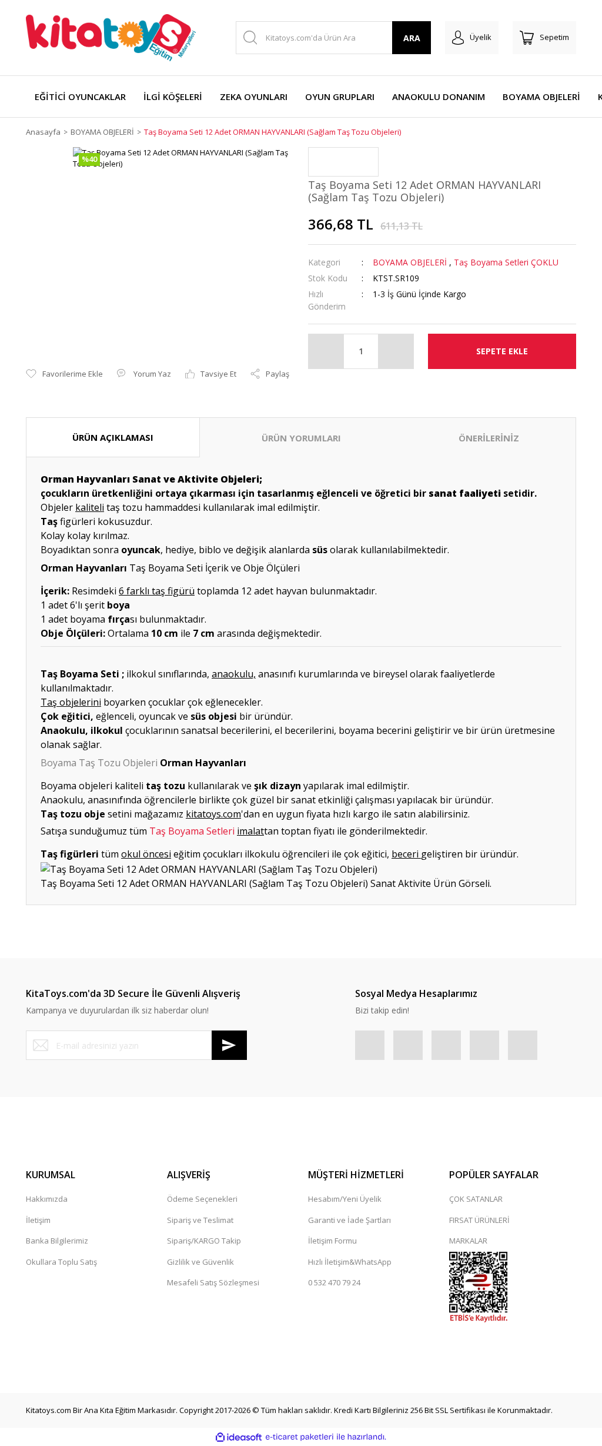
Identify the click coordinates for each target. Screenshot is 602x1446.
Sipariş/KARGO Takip (204, 1240)
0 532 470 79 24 (334, 1282)
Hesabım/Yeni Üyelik (345, 1199)
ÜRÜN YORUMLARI (301, 438)
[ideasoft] (238, 1437)
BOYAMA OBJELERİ (410, 262)
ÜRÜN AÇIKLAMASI (112, 437)
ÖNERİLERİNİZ (489, 438)
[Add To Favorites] (64, 374)
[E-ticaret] (299, 1437)
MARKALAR (468, 1240)
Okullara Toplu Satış (61, 1261)
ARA (411, 38)
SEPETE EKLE (502, 351)
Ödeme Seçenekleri (202, 1199)
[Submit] (229, 1045)
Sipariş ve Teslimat (200, 1220)
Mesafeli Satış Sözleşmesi (213, 1282)
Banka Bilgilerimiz (57, 1240)
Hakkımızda (47, 1199)
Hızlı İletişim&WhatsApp (350, 1261)
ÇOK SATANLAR (476, 1199)
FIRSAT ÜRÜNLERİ (479, 1220)
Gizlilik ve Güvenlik (200, 1261)
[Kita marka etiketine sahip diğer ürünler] (343, 162)
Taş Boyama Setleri (192, 831)
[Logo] (111, 37)
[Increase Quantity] (395, 351)
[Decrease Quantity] (326, 351)
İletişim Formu (332, 1240)
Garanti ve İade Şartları (349, 1220)
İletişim (38, 1220)
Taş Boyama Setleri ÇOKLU (506, 262)
